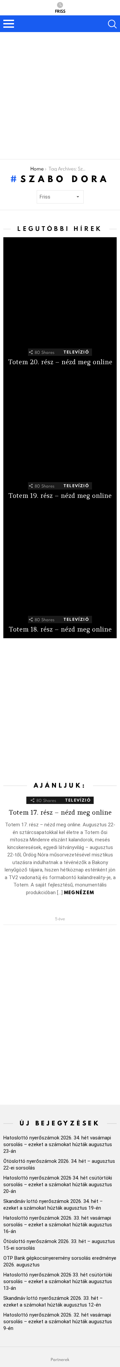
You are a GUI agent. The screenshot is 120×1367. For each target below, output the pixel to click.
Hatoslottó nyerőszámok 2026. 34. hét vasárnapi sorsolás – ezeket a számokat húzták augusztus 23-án (57, 1144)
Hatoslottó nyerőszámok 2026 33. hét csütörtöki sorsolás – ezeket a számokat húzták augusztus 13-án (57, 1281)
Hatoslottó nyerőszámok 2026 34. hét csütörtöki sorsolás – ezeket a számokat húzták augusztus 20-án (57, 1184)
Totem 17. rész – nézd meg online (60, 812)
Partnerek (60, 1359)
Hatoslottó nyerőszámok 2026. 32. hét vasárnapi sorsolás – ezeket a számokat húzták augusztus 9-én (57, 1321)
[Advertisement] (60, 95)
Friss (60, 10)
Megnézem (79, 892)
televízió (76, 352)
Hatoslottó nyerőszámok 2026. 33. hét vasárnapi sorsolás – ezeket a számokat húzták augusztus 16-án (57, 1224)
